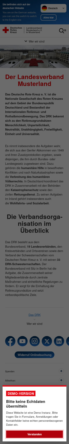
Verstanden (34, 434)
